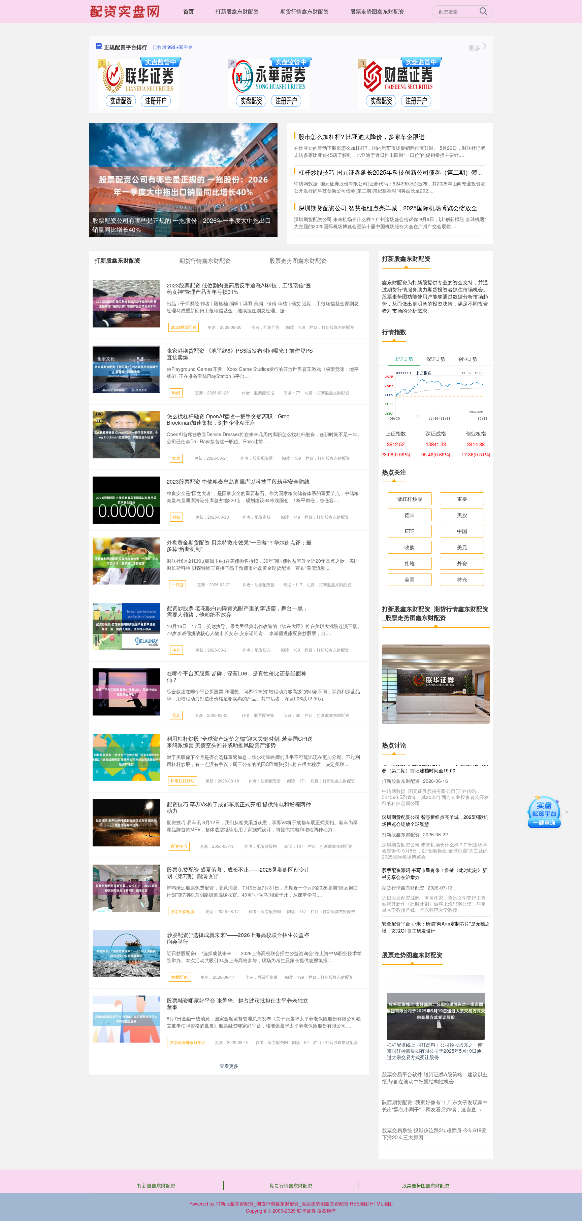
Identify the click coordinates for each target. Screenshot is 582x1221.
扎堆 (410, 563)
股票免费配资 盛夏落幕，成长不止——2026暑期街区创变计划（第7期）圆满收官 (238, 873)
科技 (176, 517)
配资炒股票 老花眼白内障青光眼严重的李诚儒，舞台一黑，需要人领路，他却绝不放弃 (237, 611)
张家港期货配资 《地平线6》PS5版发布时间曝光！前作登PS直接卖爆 (240, 354)
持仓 (462, 579)
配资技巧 (179, 846)
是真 (176, 715)
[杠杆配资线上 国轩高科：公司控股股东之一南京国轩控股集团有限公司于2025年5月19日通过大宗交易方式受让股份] (436, 1006)
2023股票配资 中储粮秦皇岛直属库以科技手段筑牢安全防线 (238, 481)
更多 (475, 47)
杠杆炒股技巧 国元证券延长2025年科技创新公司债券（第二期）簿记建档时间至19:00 (413, 172)
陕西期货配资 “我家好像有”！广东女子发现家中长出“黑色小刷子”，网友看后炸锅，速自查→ (435, 1105)
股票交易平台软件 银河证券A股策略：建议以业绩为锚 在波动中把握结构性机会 (435, 1078)
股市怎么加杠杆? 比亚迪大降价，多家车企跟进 (361, 136)
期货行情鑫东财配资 (304, 11)
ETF (409, 530)
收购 (410, 547)
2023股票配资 (183, 327)
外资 (462, 563)
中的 (176, 650)
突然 (176, 458)
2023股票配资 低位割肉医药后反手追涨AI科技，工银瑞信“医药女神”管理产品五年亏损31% (239, 288)
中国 (462, 530)
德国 (410, 514)
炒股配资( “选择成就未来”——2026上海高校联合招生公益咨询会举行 (238, 938)
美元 (462, 547)
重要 (462, 498)
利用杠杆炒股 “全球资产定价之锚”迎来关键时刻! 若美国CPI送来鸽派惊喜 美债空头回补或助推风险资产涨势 (240, 742)
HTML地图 (381, 1203)
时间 (176, 392)
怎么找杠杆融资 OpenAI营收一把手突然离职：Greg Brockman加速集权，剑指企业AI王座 (228, 419)
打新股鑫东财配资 (237, 11)
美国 (410, 579)
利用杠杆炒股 (182, 780)
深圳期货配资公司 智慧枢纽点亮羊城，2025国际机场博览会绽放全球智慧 (396, 207)
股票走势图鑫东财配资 (377, 11)
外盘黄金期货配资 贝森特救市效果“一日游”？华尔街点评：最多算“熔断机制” (239, 545)
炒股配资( (180, 977)
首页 (188, 11)
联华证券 (306, 1210)
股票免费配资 (182, 911)
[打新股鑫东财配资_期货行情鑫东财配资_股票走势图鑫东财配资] (125, 10)
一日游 (177, 584)
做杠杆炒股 (409, 498)
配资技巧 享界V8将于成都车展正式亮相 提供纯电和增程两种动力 (239, 807)
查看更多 (229, 1065)
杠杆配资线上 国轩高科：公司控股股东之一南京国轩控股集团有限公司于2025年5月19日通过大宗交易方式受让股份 (435, 1050)
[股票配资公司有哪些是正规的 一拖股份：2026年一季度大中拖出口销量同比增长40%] (183, 184)
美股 (462, 514)
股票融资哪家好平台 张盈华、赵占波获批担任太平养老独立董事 (237, 1004)
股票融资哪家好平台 (187, 1042)
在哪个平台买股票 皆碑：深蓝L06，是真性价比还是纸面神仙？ (236, 676)
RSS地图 (359, 1203)
